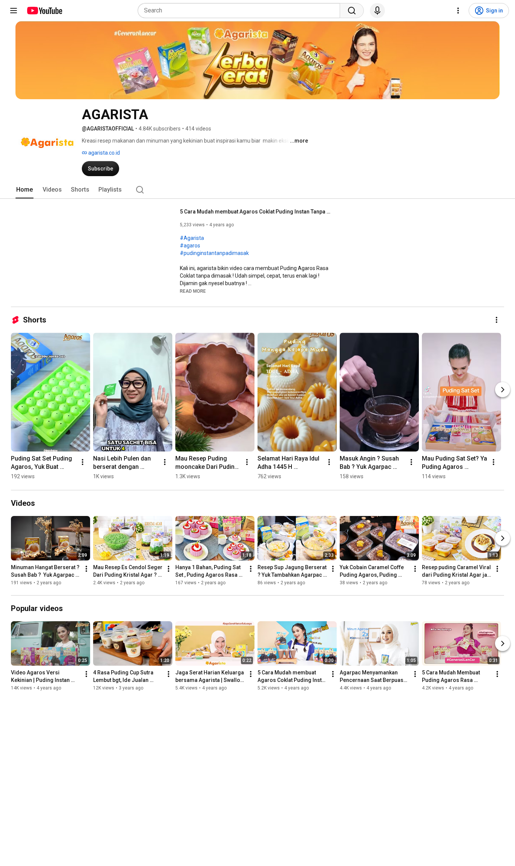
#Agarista (192, 238)
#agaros (190, 246)
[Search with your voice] (377, 10)
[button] (193, 291)
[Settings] (458, 10)
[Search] (352, 10)
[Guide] (13, 10)
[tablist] (257, 190)
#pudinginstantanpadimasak (214, 253)
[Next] (502, 389)
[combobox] (241, 10)
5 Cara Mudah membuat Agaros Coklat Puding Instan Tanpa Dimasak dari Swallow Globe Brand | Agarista (255, 212)
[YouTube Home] (44, 10)
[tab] (24, 190)
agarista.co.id (103, 153)
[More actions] (496, 319)
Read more (193, 291)
